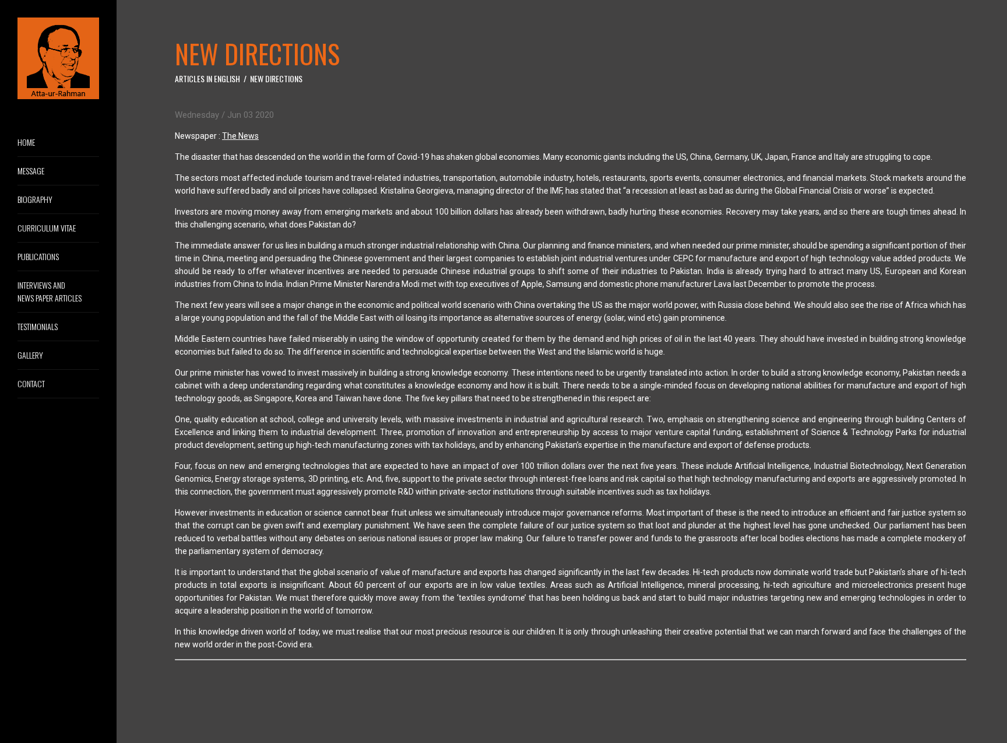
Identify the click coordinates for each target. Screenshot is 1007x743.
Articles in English (207, 78)
